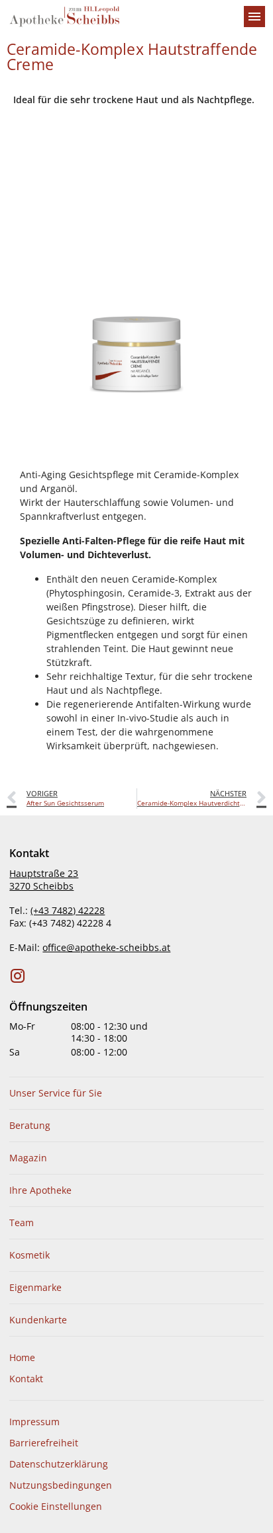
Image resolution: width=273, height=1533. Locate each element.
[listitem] (136, 1093)
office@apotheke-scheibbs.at (106, 947)
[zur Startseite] (120, 16)
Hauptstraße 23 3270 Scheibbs (43, 879)
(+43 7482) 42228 (67, 910)
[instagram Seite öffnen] (18, 976)
